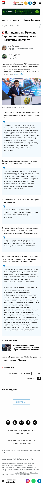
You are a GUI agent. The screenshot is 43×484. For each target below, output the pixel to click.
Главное (5, 20)
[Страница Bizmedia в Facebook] (28, 422)
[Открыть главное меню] (40, 3)
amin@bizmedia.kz (13, 59)
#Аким (4, 357)
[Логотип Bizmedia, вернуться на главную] (3, 3)
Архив (17, 434)
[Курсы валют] (26, 3)
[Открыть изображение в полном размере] (21, 91)
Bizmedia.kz (18, 74)
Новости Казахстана (32, 20)
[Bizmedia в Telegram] (39, 481)
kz (34, 3)
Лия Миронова (13, 46)
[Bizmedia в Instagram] (28, 481)
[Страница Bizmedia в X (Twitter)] (35, 422)
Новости (16, 20)
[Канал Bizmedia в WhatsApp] (15, 422)
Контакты (25, 434)
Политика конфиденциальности (21, 440)
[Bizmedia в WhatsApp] (33, 481)
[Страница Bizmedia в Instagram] (8, 422)
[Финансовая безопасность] (18, 3)
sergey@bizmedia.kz (32, 473)
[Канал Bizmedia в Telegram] (21, 422)
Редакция (23, 431)
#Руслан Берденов (9, 360)
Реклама (31, 431)
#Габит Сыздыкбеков (32, 357)
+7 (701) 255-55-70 (13, 474)
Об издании (12, 431)
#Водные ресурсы (15, 357)
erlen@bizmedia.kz (25, 474)
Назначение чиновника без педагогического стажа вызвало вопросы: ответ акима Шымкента (26, 348)
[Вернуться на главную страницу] (39, 26)
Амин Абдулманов (14, 55)
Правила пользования (22, 443)
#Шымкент (22, 360)
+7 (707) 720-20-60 (20, 473)
